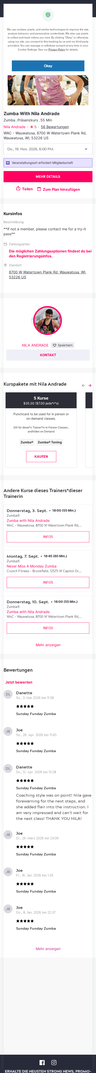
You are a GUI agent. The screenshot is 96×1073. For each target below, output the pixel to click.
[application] (48, 536)
